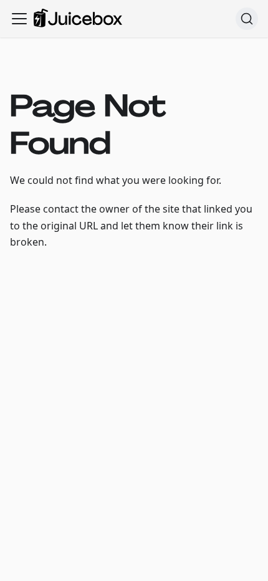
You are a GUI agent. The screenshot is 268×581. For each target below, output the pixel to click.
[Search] (247, 18)
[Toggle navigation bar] (19, 18)
